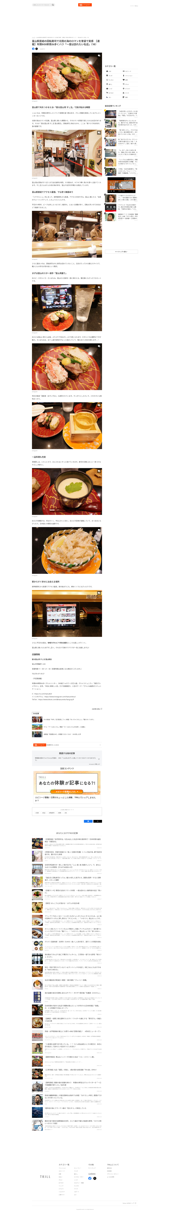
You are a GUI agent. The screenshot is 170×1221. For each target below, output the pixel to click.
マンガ (76, 1168)
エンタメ (76, 1183)
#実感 (59, 810)
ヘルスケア (62, 1188)
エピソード (62, 1168)
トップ (33, 37)
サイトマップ (91, 1165)
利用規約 (109, 1168)
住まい (60, 1174)
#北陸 (37, 810)
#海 (66, 810)
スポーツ (76, 1188)
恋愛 (60, 1171)
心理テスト (62, 1191)
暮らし (76, 1171)
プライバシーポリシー (113, 1171)
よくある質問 (110, 1174)
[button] (53, 5)
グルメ (60, 1177)
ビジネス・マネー (79, 1174)
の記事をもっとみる (52, 745)
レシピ (76, 1177)
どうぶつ (61, 1186)
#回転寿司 (51, 810)
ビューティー (77, 1165)
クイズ (76, 1186)
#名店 (43, 810)
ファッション (62, 1165)
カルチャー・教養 (79, 1180)
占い (75, 1191)
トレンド (61, 1183)
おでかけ (61, 1180)
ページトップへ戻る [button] (121, 251)
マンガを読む (129, 179)
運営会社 (109, 1165)
